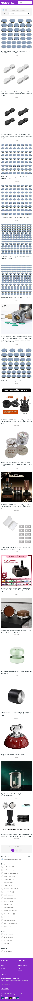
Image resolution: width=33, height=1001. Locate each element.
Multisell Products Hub (11, 873)
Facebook (3, 974)
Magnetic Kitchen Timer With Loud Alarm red (13, 754)
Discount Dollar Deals (11, 889)
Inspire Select (8, 926)
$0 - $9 (7, 943)
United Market (9, 892)
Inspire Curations (9, 917)
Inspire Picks (8, 882)
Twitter (3, 977)
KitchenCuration (9, 914)
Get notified (5, 988)
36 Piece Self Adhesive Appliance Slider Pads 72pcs (15, 217)
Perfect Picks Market (10, 910)
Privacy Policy (21, 963)
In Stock (8, 951)
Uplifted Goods (9, 879)
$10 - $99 (8, 940)
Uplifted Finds (9, 867)
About (2, 965)
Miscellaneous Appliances (12, 859)
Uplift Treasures (9, 876)
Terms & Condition (22, 965)
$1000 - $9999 (9, 934)
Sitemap (20, 970)
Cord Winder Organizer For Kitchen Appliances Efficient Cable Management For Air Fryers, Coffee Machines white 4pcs (16, 93)
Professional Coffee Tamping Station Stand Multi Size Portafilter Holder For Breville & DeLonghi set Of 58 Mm (16, 835)
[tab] (3, 10)
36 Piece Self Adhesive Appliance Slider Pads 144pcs (15, 297)
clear (29, 856)
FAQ (19, 968)
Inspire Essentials (9, 920)
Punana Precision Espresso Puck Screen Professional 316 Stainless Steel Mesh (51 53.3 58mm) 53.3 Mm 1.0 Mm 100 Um (16, 464)
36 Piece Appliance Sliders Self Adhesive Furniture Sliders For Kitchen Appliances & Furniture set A (16, 52)
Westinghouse (9, 907)
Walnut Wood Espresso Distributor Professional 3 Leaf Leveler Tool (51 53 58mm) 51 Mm (16, 631)
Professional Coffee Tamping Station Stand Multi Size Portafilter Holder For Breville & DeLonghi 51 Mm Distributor (16, 589)
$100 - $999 (8, 937)
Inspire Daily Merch (10, 898)
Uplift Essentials (9, 870)
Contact (3, 968)
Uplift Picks (8, 885)
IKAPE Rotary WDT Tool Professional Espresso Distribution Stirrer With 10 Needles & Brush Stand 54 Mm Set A (16, 506)
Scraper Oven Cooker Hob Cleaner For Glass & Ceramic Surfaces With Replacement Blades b (16, 548)
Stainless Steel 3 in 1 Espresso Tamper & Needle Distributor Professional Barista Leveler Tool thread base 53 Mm (16, 713)
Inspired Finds (9, 904)
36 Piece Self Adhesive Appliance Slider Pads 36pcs (15, 381)
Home (2, 963)
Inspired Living (9, 901)
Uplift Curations (9, 895)
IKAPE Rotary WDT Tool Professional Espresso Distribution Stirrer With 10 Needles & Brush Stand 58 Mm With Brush (16, 421)
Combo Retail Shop (10, 923)
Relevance (12, 13)
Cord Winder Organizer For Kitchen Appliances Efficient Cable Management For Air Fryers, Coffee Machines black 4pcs (16, 136)
